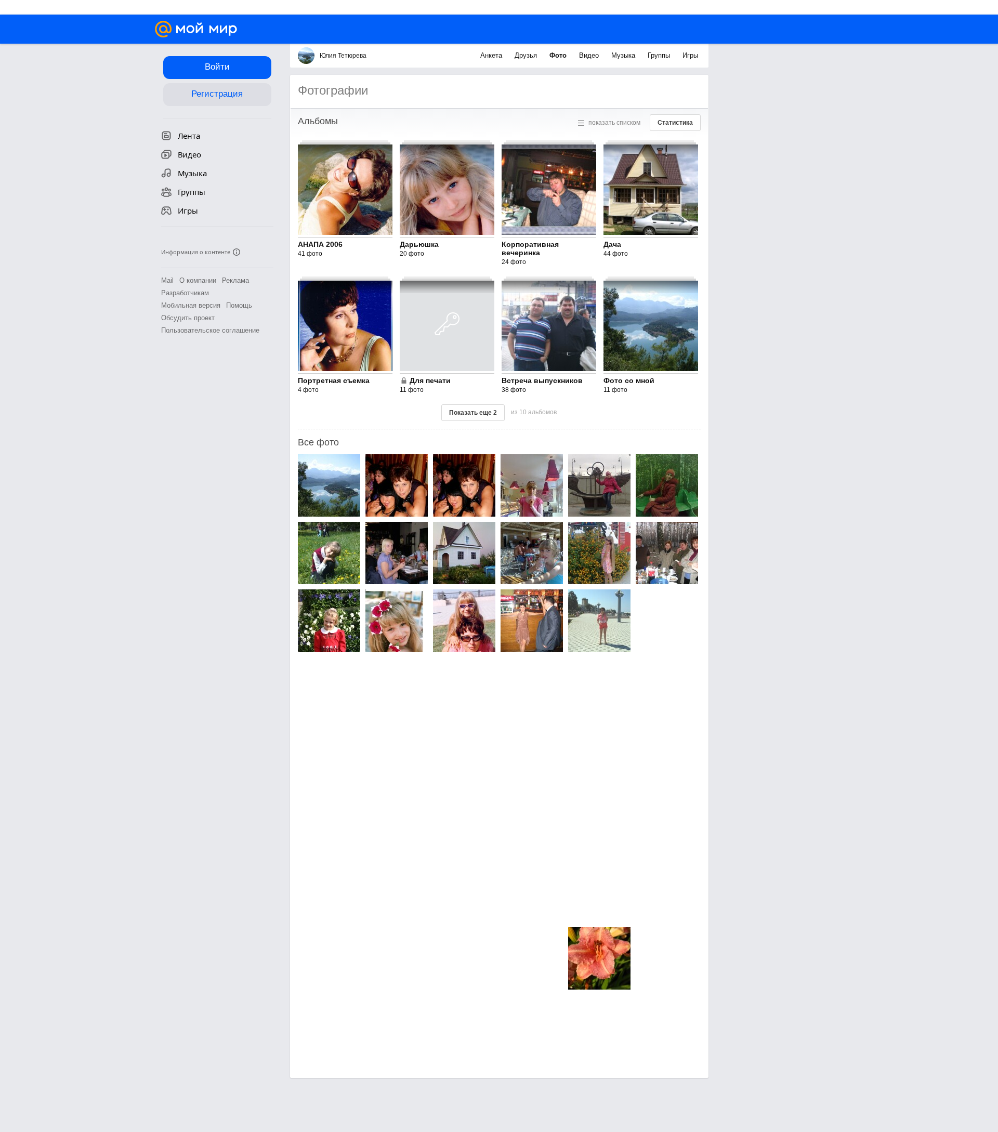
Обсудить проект (188, 318)
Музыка (624, 55)
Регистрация (217, 94)
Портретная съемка (334, 380)
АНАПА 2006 (320, 244)
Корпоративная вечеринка (530, 248)
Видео (590, 55)
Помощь (239, 305)
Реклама (235, 280)
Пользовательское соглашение (210, 330)
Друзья (527, 55)
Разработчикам (185, 293)
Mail (167, 280)
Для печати (430, 380)
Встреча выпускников (542, 380)
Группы (660, 55)
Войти (217, 67)
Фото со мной (628, 380)
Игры (690, 55)
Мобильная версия (190, 305)
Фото (559, 55)
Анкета (492, 55)
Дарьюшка (419, 244)
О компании (197, 280)
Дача (612, 244)
